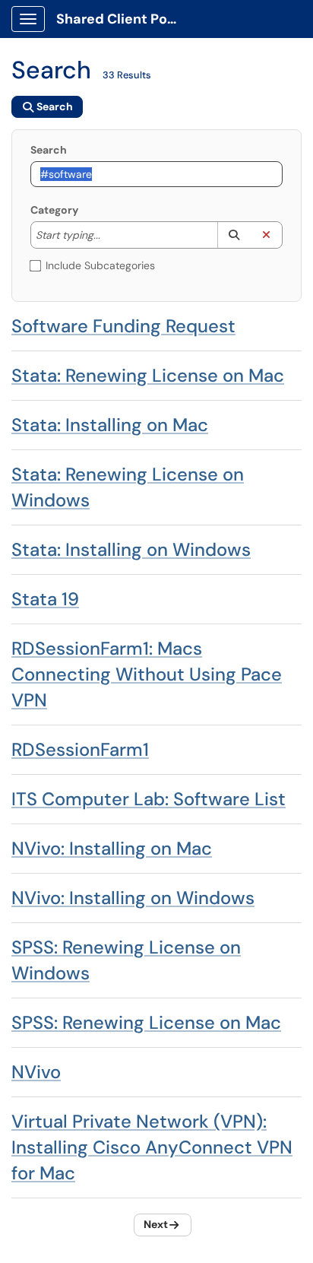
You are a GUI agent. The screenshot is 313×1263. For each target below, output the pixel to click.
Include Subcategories (100, 265)
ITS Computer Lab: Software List (148, 799)
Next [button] (156, 1224)
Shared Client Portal (122, 19)
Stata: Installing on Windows (131, 549)
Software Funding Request (123, 326)
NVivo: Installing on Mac (111, 848)
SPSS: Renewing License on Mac (146, 1022)
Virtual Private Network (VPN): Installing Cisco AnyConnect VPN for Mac (151, 1147)
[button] (233, 235)
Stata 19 (45, 599)
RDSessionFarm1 (80, 749)
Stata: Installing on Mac (109, 424)
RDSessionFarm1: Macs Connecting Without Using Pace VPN (146, 674)
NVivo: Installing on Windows (133, 897)
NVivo (36, 1072)
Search (48, 150)
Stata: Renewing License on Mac (147, 375)
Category (54, 210)
